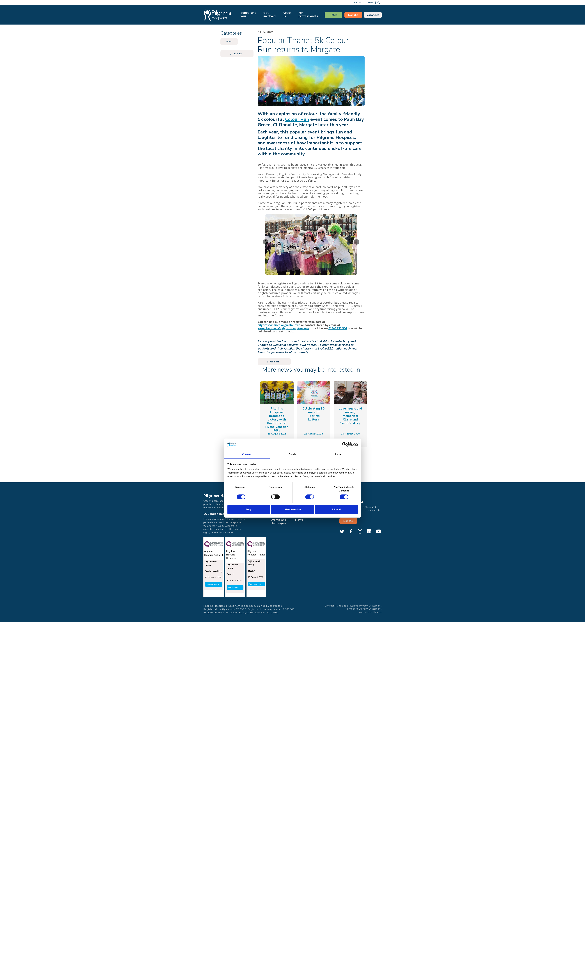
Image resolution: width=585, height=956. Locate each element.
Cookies (341, 612)
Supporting (248, 14)
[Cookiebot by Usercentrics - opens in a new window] (344, 444)
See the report (212, 591)
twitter (342, 537)
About (287, 14)
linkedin (369, 537)
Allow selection (292, 509)
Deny (249, 509)
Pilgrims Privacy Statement (365, 612)
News (370, 2)
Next (356, 245)
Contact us (358, 2)
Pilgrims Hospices (217, 15)
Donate (353, 15)
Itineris (377, 618)
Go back (275, 368)
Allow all (336, 509)
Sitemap (330, 612)
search (378, 2)
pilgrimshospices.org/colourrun (279, 331)
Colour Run (297, 119)
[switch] (275, 496)
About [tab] (338, 454)
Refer (333, 15)
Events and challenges (278, 527)
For (308, 14)
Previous (265, 245)
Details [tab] (292, 454)
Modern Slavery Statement (365, 615)
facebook (351, 537)
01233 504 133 (213, 532)
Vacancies (373, 15)
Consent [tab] (246, 454)
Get (269, 14)
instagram (360, 537)
